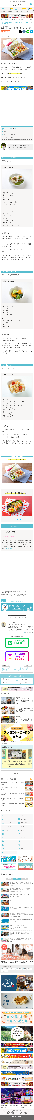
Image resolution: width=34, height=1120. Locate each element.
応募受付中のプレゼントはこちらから (17, 615)
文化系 (6, 830)
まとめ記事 (23, 819)
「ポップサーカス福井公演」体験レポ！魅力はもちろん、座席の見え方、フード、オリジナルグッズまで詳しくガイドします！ (17, 1106)
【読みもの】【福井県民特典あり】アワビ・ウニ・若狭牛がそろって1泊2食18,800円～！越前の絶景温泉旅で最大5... (21, 915)
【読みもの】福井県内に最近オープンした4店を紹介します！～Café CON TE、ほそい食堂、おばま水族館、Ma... (21, 884)
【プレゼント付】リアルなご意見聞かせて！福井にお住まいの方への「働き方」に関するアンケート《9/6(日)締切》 (17, 962)
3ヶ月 (25, 878)
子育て (6, 837)
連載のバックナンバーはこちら (17, 526)
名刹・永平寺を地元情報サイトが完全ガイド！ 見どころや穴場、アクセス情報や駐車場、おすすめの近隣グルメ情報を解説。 (17, 764)
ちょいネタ (23, 844)
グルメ (22, 11)
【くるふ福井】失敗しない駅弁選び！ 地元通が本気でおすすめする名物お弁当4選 (24, 710)
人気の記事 (16, 11)
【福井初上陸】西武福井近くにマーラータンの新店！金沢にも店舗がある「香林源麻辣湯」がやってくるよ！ (24, 701)
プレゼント (23, 841)
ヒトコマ (7, 848)
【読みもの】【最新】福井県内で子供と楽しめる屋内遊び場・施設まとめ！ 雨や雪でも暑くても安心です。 (21, 940)
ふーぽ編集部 (8, 826)
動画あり (7, 844)
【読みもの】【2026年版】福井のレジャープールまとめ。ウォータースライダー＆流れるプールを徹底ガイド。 (21, 927)
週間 (17, 878)
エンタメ (23, 830)
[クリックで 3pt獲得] (17, 607)
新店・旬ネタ (24, 822)
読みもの (28, 11)
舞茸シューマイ (8, 131)
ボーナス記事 (8, 822)
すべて (6, 815)
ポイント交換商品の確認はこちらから (17, 617)
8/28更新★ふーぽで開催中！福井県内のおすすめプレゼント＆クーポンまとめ (17, 742)
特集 (6, 819)
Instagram (9, 548)
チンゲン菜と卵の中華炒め (11, 134)
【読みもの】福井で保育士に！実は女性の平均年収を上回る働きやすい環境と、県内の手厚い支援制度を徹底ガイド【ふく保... (21, 890)
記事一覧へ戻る (18, 773)
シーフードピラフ (8, 137)
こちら (23, 591)
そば (22, 815)
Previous (3, 758)
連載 (10, 36)
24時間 (9, 878)
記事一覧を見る (29, 632)
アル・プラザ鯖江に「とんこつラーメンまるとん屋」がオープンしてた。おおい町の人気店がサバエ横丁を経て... (24, 720)
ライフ (6, 833)
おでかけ (23, 833)
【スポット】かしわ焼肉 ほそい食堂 (18, 900)
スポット (3, 11)
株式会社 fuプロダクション (19, 1116)
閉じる (16, 128)
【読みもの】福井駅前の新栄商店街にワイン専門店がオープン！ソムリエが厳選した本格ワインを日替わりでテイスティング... (21, 934)
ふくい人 (7, 841)
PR (5, 852)
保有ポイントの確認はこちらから (17, 612)
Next (30, 758)
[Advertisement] (17, 106)
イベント (9, 11)
